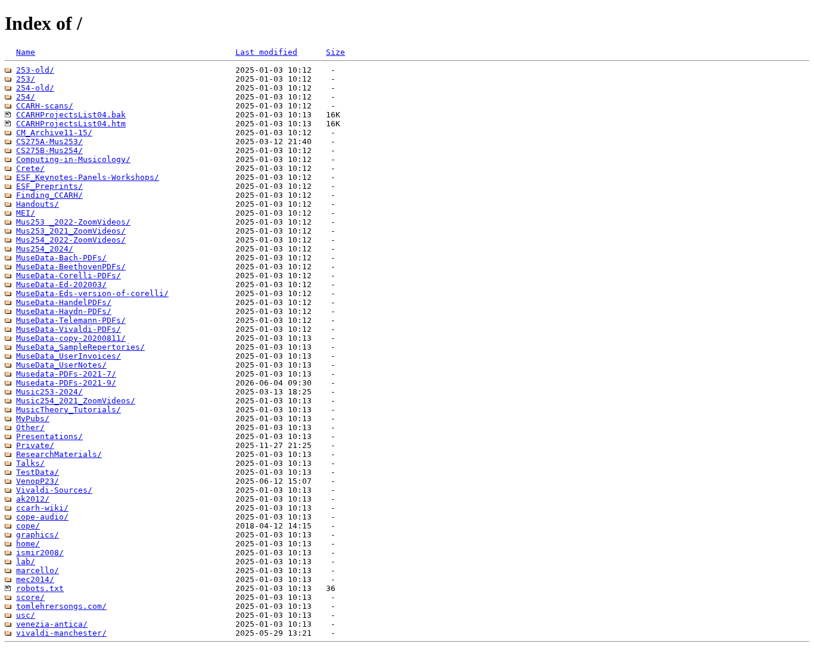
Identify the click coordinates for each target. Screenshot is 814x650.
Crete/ (30, 168)
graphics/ (37, 534)
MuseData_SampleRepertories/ (80, 347)
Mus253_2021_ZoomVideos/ (71, 230)
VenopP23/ (37, 481)
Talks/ (30, 463)
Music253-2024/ (49, 391)
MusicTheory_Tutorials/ (68, 409)
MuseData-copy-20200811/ (71, 338)
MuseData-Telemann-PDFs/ (71, 320)
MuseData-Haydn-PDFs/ (63, 311)
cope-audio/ (42, 516)
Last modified (266, 52)
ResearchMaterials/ (59, 454)
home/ (28, 543)
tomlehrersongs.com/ (61, 606)
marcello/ (37, 570)
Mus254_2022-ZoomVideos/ (71, 239)
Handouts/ (37, 204)
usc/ (25, 615)
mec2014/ (35, 579)
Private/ (35, 445)
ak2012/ (32, 499)
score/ (30, 597)
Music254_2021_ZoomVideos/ (75, 400)
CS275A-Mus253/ (49, 141)
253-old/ (35, 70)
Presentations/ (49, 436)
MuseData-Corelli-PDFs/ (68, 275)
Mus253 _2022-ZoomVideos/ (73, 221)
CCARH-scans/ (44, 105)
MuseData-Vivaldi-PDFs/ (68, 329)
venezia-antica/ (52, 624)
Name (25, 52)
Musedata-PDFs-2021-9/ (66, 382)
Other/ (30, 427)
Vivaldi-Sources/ (54, 490)
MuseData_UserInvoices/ (68, 356)
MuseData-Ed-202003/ (61, 284)
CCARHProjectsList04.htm (71, 123)
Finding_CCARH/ (49, 195)
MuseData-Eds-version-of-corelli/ (92, 293)
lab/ (25, 561)
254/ (25, 96)
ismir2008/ (40, 552)
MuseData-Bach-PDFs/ (61, 257)
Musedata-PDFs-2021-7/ (66, 373)
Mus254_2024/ (44, 248)
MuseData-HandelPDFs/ (63, 302)
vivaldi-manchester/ (61, 633)
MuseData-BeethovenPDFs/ (71, 266)
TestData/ (37, 472)
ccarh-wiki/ (42, 507)
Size (335, 52)
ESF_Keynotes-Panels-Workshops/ (87, 177)
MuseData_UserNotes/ (61, 364)
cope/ (28, 525)
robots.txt (40, 588)
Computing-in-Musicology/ (73, 159)
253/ (25, 78)
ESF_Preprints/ (49, 186)
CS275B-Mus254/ (49, 150)
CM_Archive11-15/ (54, 132)
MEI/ (25, 213)
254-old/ (35, 87)
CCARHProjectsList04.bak (71, 114)
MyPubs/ (32, 418)
